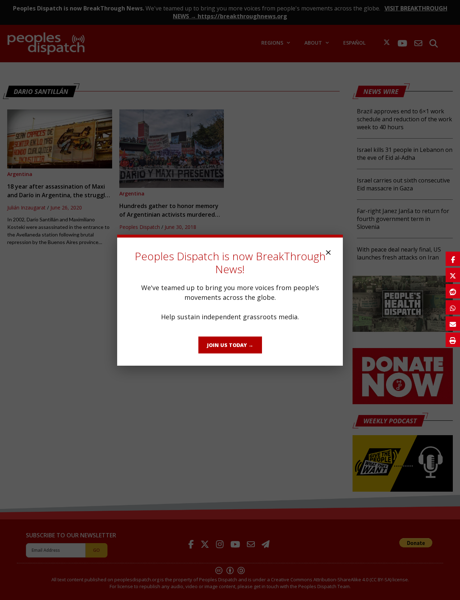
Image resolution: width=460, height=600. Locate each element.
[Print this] (453, 340)
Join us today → (230, 345)
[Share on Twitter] (453, 275)
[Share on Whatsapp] (453, 307)
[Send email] (453, 323)
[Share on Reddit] (453, 291)
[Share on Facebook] (453, 259)
